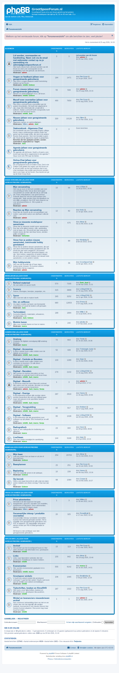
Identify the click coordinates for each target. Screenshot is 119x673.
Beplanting (18, 471)
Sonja (42, 389)
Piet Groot (84, 76)
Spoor (16, 295)
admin (24, 72)
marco (24, 326)
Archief (16, 546)
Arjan (82, 359)
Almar (82, 222)
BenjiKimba (84, 576)
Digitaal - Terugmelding (24, 407)
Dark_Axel (84, 283)
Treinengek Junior (87, 349)
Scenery (17, 289)
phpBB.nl (69, 656)
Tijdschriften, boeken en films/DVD (30, 588)
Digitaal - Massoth (21, 381)
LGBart (82, 187)
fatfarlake (25, 236)
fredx (82, 210)
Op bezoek (18, 479)
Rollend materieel (21, 283)
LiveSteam (18, 437)
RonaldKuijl (84, 513)
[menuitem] (9, 24)
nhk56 (25, 85)
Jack (30, 113)
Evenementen (19, 566)
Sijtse (82, 117)
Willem (25, 124)
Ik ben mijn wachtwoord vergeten (78, 622)
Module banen (20, 322)
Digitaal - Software (22, 415)
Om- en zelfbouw (21, 302)
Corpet (82, 479)
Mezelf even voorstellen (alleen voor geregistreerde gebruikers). (30, 101)
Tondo (82, 339)
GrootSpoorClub (86, 262)
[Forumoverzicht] (18, 10)
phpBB (51, 653)
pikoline (83, 322)
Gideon (32, 85)
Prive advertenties (21, 499)
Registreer (23, 619)
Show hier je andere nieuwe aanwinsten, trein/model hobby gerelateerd (28, 242)
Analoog (17, 339)
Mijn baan (18, 454)
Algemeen (9, 48)
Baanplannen (19, 464)
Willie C (82, 312)
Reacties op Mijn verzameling (27, 210)
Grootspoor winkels (22, 576)
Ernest (82, 302)
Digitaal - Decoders (22, 371)
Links (15, 556)
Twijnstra (77, 641)
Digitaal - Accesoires (23, 349)
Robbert (83, 407)
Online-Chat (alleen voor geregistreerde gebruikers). (26, 161)
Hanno (82, 393)
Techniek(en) (19, 312)
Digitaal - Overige (21, 393)
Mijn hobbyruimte (21, 262)
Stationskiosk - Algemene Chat (28, 128)
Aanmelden (9, 619)
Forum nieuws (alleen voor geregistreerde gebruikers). (26, 90)
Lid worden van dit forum (86, 55)
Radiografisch (19, 427)
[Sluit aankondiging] (112, 35)
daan (82, 437)
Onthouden (97, 622)
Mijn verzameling (21, 187)
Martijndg (83, 240)
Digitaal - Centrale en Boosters (27, 359)
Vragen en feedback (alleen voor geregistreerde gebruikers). (28, 78)
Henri (82, 427)
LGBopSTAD (85, 289)
